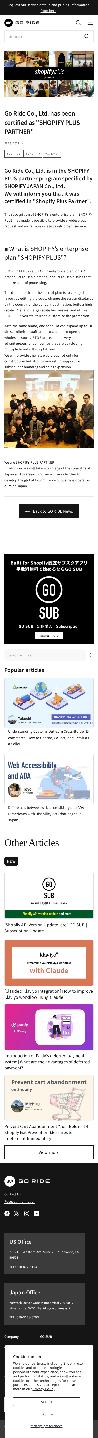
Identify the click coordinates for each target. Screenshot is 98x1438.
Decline (46, 1414)
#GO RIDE (14, 153)
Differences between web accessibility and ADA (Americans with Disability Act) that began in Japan (46, 813)
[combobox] (49, 36)
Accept (46, 1401)
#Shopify (33, 153)
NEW (11, 861)
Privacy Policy (43, 1388)
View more (49, 1152)
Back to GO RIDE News (52, 511)
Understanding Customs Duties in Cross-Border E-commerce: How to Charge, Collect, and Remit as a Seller (48, 737)
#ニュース (52, 153)
